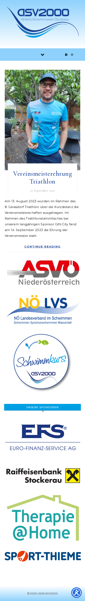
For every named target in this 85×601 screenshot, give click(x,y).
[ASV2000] (42, 22)
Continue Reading (42, 246)
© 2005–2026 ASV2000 (42, 593)
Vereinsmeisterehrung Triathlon (42, 177)
